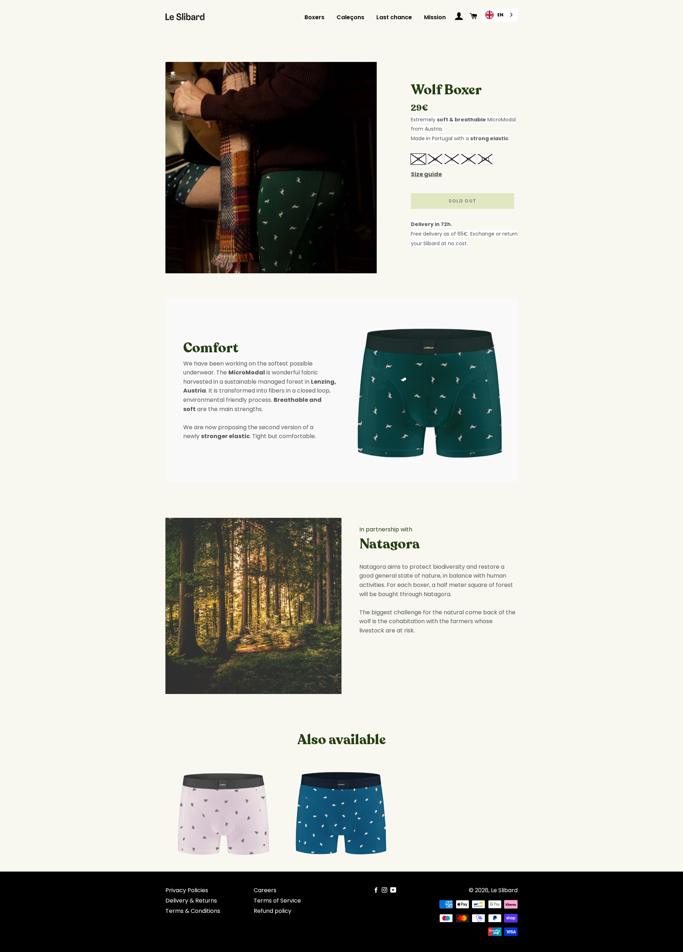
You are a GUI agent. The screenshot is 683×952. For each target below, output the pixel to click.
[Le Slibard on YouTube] (394, 890)
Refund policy (272, 911)
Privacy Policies (186, 890)
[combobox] (500, 15)
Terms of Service (277, 900)
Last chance (394, 17)
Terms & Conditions (192, 911)
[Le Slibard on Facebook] (376, 890)
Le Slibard (504, 890)
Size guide (426, 174)
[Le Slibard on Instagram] (385, 890)
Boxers (314, 17)
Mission (435, 17)
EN (500, 14)
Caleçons (350, 17)
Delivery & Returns (191, 900)
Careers (265, 890)
